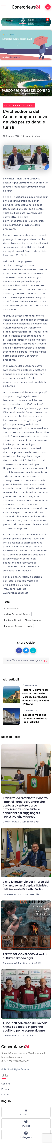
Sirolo (29, 626)
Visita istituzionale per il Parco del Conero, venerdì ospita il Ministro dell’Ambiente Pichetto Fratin (26, 885)
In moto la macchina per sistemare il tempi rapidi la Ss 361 (35, 718)
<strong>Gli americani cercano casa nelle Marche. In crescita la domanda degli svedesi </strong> (35, 697)
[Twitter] (26, 1123)
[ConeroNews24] (26, 6)
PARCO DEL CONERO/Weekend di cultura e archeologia (25, 956)
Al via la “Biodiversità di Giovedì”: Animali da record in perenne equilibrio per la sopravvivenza (25, 1026)
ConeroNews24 (11, 821)
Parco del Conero (13, 626)
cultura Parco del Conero (17, 614)
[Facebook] (26, 1112)
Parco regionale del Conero (18, 105)
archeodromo (11, 608)
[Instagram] (26, 1135)
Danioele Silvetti (12, 620)
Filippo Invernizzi (33, 620)
